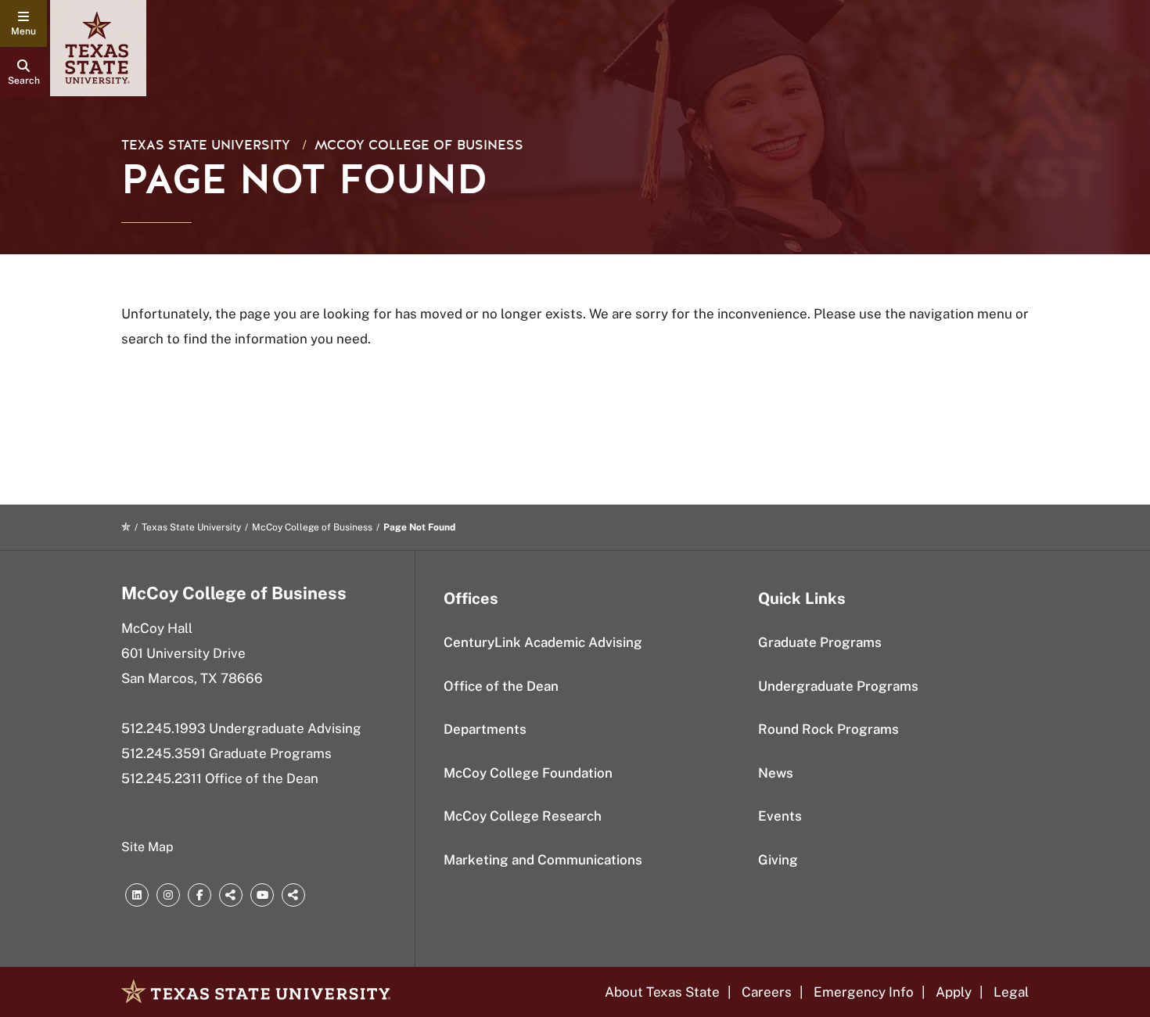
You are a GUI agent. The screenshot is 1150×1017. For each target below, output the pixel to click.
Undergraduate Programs (838, 686)
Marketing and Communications (543, 860)
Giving (778, 860)
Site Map (147, 846)
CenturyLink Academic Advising (543, 642)
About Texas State (662, 992)
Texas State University (205, 145)
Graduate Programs (820, 642)
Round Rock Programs (828, 729)
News (775, 773)
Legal (1011, 992)
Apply (954, 992)
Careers (767, 992)
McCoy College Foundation (528, 773)
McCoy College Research (523, 816)
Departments (485, 729)
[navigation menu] (23, 23)
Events (780, 816)
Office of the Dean (501, 686)
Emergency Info (864, 992)
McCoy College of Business (418, 145)
